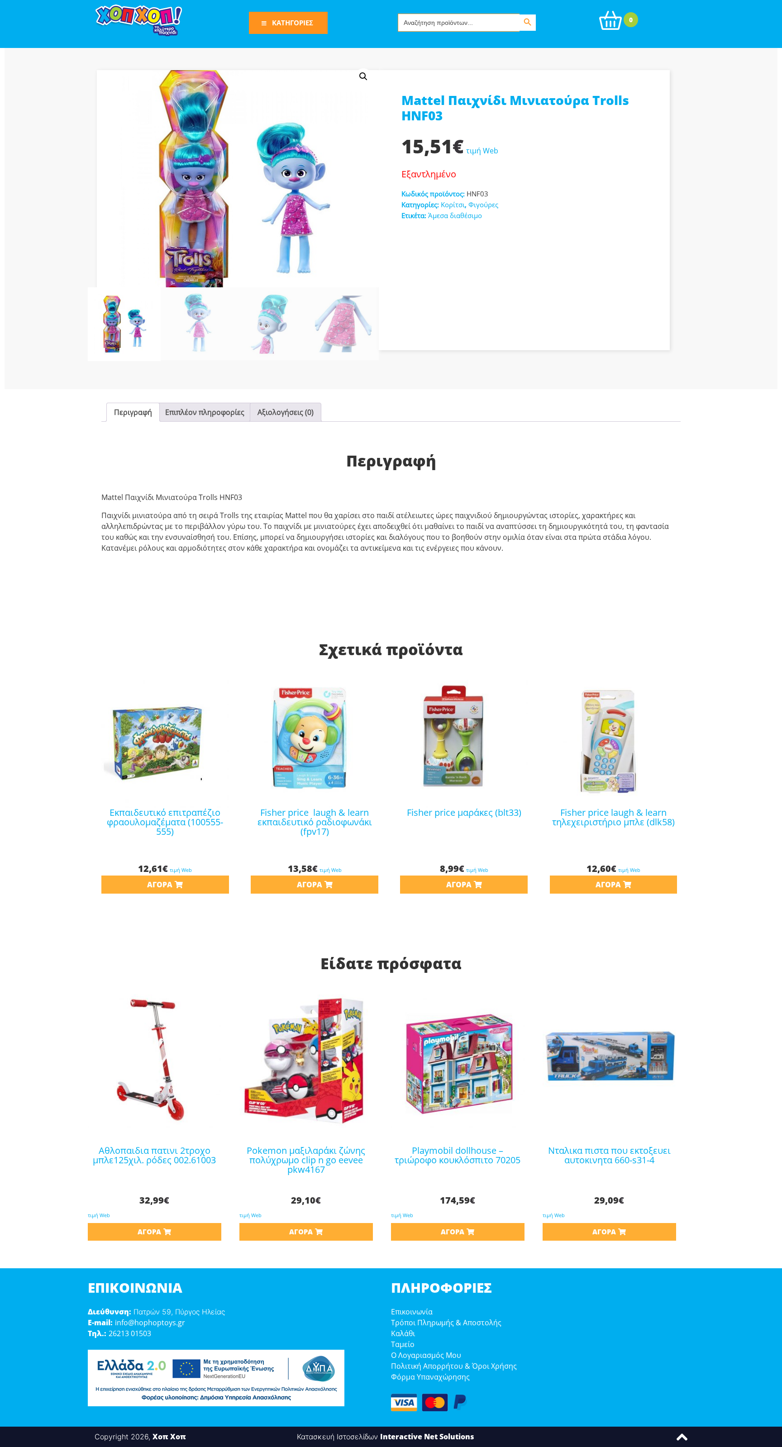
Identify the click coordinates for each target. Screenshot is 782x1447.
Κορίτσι (453, 204)
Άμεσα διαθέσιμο (455, 215)
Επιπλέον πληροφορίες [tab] (204, 412)
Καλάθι (403, 1333)
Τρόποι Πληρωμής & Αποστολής (446, 1323)
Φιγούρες (483, 204)
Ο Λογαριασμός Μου (426, 1355)
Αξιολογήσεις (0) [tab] (285, 412)
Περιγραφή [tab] (133, 412)
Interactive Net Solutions (427, 1437)
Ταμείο (403, 1344)
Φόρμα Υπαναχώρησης (430, 1377)
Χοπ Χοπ (169, 1437)
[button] (363, 76)
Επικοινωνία (412, 1312)
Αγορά (159, 885)
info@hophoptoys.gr (150, 1323)
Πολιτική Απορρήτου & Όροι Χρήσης (454, 1366)
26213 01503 (130, 1333)
